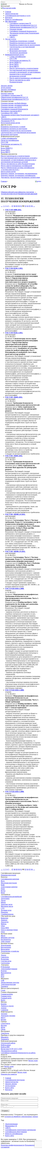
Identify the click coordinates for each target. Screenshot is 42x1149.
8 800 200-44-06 (13, 4)
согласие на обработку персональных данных (21, 1116)
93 (25, 206)
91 (21, 206)
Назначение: (10, 231)
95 (30, 206)
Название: (9, 216)
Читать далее (33, 1060)
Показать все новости (9, 1074)
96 (32, 206)
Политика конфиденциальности (12, 1145)
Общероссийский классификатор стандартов (17, 192)
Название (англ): (11, 223)
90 (19, 206)
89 (17, 206)
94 (27, 206)
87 (12, 206)
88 (15, 206)
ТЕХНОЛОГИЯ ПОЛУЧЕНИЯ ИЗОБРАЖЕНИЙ (19, 194)
